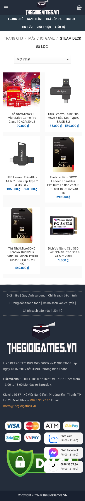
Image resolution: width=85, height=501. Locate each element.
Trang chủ (13, 38)
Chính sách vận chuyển (58, 303)
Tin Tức (27, 27)
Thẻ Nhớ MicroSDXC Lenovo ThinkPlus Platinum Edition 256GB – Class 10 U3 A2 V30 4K (63, 185)
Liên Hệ (60, 27)
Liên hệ (57, 310)
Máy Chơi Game (41, 38)
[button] (5, 7)
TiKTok (70, 19)
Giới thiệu (13, 295)
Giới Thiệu (44, 27)
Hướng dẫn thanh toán (24, 303)
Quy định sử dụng (34, 295)
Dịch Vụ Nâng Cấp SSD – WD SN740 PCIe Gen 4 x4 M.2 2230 (63, 252)
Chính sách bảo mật (36, 310)
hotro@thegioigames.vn (19, 406)
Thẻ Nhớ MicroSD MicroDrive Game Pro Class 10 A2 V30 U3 (22, 117)
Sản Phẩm (34, 19)
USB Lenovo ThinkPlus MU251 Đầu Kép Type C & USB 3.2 (22, 181)
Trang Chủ (15, 19)
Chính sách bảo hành (62, 295)
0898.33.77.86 (40, 400)
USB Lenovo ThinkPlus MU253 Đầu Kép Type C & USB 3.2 (63, 117)
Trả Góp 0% (53, 19)
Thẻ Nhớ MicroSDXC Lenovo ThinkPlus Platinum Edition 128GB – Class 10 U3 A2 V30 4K (22, 256)
